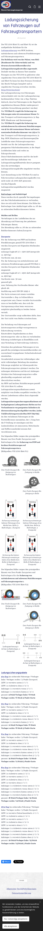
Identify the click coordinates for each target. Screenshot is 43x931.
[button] (29, 7)
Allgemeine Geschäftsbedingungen (21, 889)
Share (7, 862)
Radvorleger (6, 194)
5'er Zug (4, 704)
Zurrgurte (5, 236)
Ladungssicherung (9, 50)
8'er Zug (4, 767)
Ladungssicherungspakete (14, 672)
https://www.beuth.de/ (10, 90)
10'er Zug (5, 807)
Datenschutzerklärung (21, 893)
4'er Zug (4, 676)
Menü (39, 6)
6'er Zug (4, 734)
